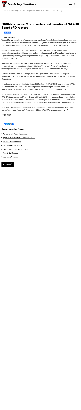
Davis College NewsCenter (31, 10)
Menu (70, 3)
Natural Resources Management (15, 149)
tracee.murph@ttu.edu (59, 109)
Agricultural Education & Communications (19, 137)
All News (7, 164)
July (60, 10)
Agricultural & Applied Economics (15, 133)
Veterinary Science (10, 156)
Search (75, 3)
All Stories (46, 10)
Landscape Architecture (12, 145)
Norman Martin (9, 37)
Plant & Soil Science (10, 153)
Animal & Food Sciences (12, 141)
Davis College (14, 10)
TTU (4, 10)
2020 (54, 10)
